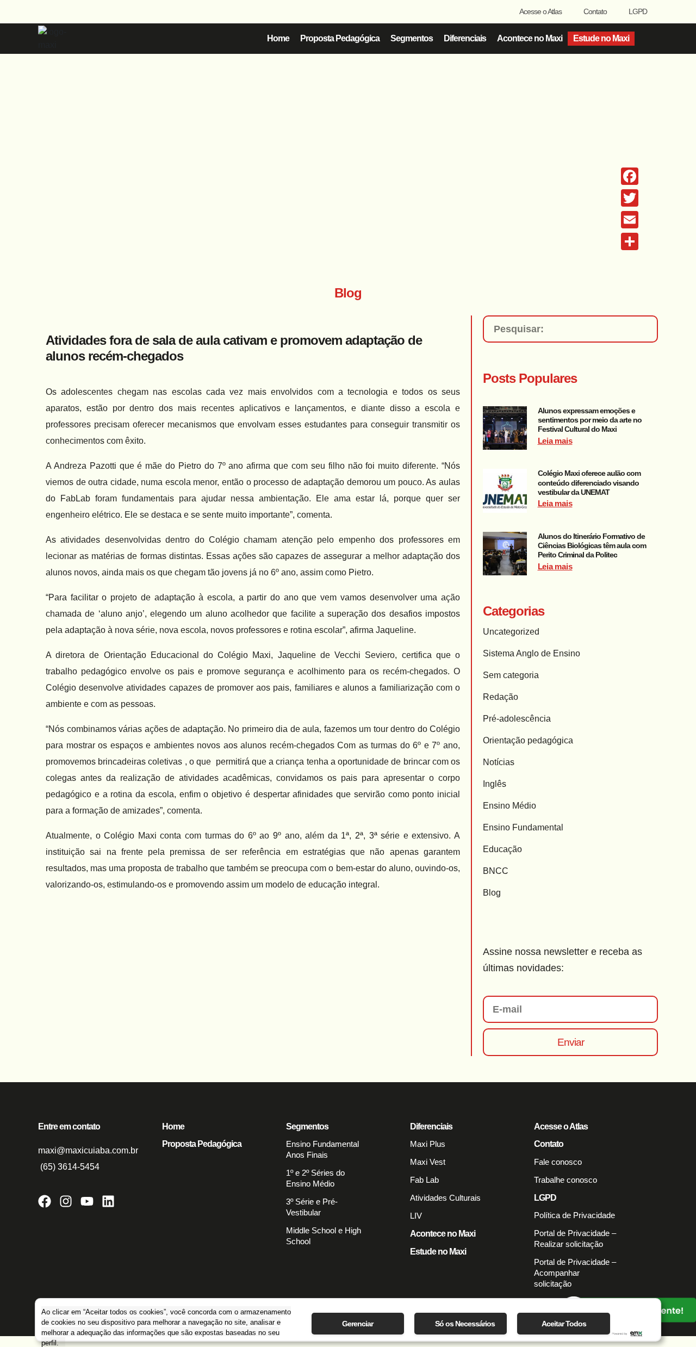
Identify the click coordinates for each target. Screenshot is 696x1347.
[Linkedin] (108, 1201)
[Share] (630, 241)
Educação (502, 849)
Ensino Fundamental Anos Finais (322, 1149)
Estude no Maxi (601, 38)
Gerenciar (357, 1323)
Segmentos (411, 38)
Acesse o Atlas (540, 11)
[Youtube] (87, 1201)
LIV (416, 1215)
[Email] (630, 220)
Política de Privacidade (574, 1215)
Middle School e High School (323, 1236)
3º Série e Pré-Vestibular (312, 1207)
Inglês (494, 784)
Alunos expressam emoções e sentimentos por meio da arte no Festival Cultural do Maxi (590, 420)
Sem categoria (511, 675)
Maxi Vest (427, 1161)
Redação (500, 697)
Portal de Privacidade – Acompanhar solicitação (575, 1272)
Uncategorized (511, 631)
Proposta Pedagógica (340, 38)
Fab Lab (424, 1179)
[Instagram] (65, 1201)
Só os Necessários (465, 1323)
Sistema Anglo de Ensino (531, 653)
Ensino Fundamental (523, 827)
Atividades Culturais (445, 1197)
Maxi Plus (427, 1144)
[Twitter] (630, 198)
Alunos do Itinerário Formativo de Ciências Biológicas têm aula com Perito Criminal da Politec (592, 546)
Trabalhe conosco (565, 1179)
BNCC (495, 871)
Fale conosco (558, 1161)
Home (278, 38)
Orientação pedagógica (528, 740)
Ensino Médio (509, 805)
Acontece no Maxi (529, 38)
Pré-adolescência (517, 718)
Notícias (498, 762)
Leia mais (555, 440)
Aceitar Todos (564, 1323)
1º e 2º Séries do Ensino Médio (315, 1178)
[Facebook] (44, 1201)
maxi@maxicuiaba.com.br (88, 1150)
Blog (492, 892)
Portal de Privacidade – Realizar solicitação (575, 1238)
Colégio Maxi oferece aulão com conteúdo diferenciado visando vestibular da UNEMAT (589, 482)
